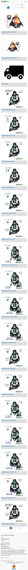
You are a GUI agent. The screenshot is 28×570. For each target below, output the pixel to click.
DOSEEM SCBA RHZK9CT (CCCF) (8, 497)
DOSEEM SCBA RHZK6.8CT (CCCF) (9, 342)
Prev (5, 7)
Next (18, 7)
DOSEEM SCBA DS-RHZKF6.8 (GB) (9, 213)
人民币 (21, 4)
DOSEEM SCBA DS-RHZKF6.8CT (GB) (9, 316)
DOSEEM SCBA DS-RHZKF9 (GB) (8, 368)
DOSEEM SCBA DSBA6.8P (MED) (8, 109)
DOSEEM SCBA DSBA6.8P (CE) (8, 187)
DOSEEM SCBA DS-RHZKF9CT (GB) (9, 472)
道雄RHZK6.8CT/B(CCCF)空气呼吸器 (9, 57)
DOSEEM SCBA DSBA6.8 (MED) (8, 523)
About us (12, 548)
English (6, 557)
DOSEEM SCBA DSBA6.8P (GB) (8, 161)
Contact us (3, 541)
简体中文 (3, 557)
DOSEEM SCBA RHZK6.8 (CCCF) (8, 239)
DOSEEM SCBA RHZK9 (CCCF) (8, 394)
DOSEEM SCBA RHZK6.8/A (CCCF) (9, 290)
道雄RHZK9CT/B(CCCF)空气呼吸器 (9, 32)
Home (2, 537)
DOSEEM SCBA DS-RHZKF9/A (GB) (9, 420)
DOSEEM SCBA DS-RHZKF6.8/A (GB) (9, 265)
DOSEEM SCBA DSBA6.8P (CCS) (8, 135)
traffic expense (5, 83)
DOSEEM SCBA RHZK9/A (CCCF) (8, 446)
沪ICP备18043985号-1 (14, 563)
